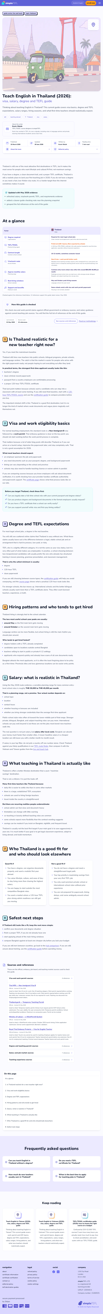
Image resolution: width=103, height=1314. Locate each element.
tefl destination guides (10, 1287)
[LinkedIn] (58, 1272)
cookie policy (32, 1281)
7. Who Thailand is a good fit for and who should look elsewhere (29, 1121)
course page (24, 581)
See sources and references (66, 321)
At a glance (9, 1078)
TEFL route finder (41, 746)
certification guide (41, 395)
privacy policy (32, 1275)
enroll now (91, 3)
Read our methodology (87, 321)
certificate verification (10, 1278)
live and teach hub (40, 749)
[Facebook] (53, 1272)
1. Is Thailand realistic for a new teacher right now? (24, 1084)
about (4, 1271)
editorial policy (7, 1284)
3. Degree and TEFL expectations (17, 1097)
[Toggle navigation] (99, 3)
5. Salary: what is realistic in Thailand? (19, 1109)
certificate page (32, 480)
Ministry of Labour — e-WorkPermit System (25, 1017)
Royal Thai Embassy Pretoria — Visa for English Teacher (30, 1029)
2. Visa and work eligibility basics (17, 1091)
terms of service (33, 1278)
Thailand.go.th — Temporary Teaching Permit (26, 1002)
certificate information (10, 1275)
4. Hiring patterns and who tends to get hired (21, 1103)
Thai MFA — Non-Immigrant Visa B (22, 985)
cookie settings (33, 1284)
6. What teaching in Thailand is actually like (21, 1115)
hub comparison (52, 945)
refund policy (32, 1271)
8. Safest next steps (12, 1127)
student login (78, 3)
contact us (6, 1281)
